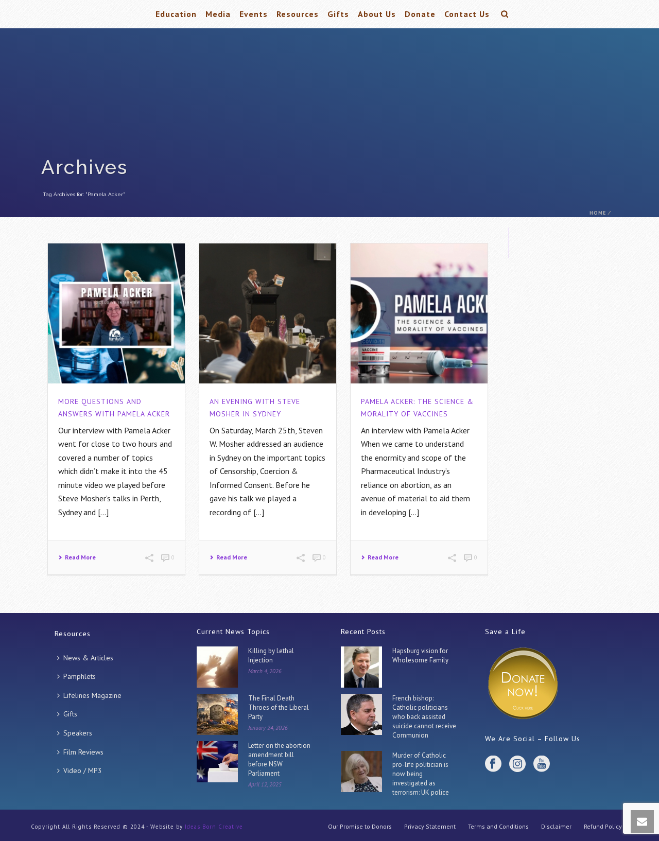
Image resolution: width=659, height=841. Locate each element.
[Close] (417, 297)
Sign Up (329, 525)
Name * (266, 426)
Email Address (280, 469)
